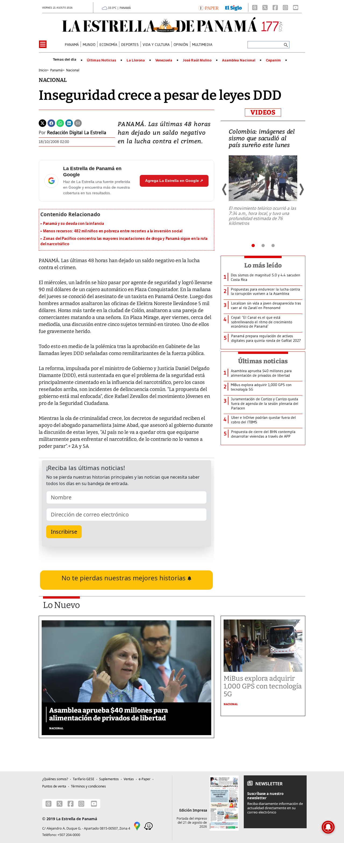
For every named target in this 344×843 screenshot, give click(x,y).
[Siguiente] (301, 189)
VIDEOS (262, 112)
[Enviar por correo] (78, 123)
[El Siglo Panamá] (233, 7)
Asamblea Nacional (238, 60)
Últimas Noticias (101, 60)
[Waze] (148, 825)
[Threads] (255, 7)
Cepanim (273, 60)
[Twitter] (42, 123)
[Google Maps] (137, 825)
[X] (265, 7)
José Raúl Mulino (197, 60)
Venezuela (163, 60)
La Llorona (136, 60)
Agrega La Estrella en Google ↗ (174, 180)
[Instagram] (285, 7)
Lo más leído (263, 265)
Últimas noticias (263, 361)
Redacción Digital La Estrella (76, 132)
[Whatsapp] (60, 123)
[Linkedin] (69, 123)
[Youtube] (296, 7)
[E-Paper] (208, 7)
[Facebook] (275, 7)
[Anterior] (224, 189)
